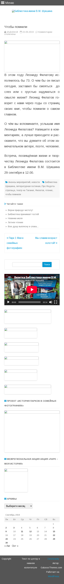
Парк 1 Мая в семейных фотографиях (15, 243)
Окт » (15, 546)
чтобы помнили (13, 194)
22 (54, 535)
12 (30, 531)
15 (54, 531)
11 (22, 531)
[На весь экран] (55, 302)
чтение (49, 190)
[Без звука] (50, 302)
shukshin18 (12, 32)
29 (54, 539)
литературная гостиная (28, 186)
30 (6, 543)
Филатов (39, 190)
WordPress (53, 576)
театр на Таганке (25, 190)
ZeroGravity (53, 559)
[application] (32, 289)
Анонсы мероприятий (19, 182)
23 (6, 539)
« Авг (7, 546)
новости (36, 182)
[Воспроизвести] (8, 302)
